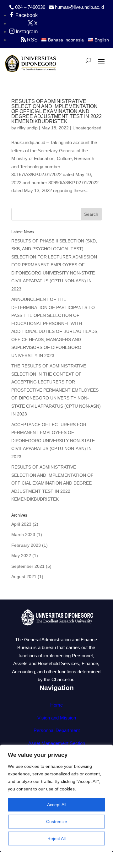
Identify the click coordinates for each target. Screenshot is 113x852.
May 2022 (21, 555)
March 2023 (23, 534)
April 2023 (21, 524)
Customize (56, 821)
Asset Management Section (56, 743)
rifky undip (27, 127)
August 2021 (23, 576)
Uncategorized (87, 127)
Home (56, 705)
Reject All (56, 838)
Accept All (56, 804)
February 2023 (26, 545)
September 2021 (28, 566)
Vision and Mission (56, 717)
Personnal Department (57, 730)
